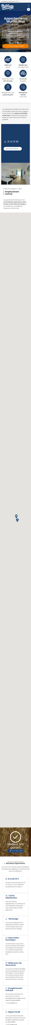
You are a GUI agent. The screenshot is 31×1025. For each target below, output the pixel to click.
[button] (16, 516)
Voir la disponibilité (17, 851)
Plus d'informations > (12, 149)
